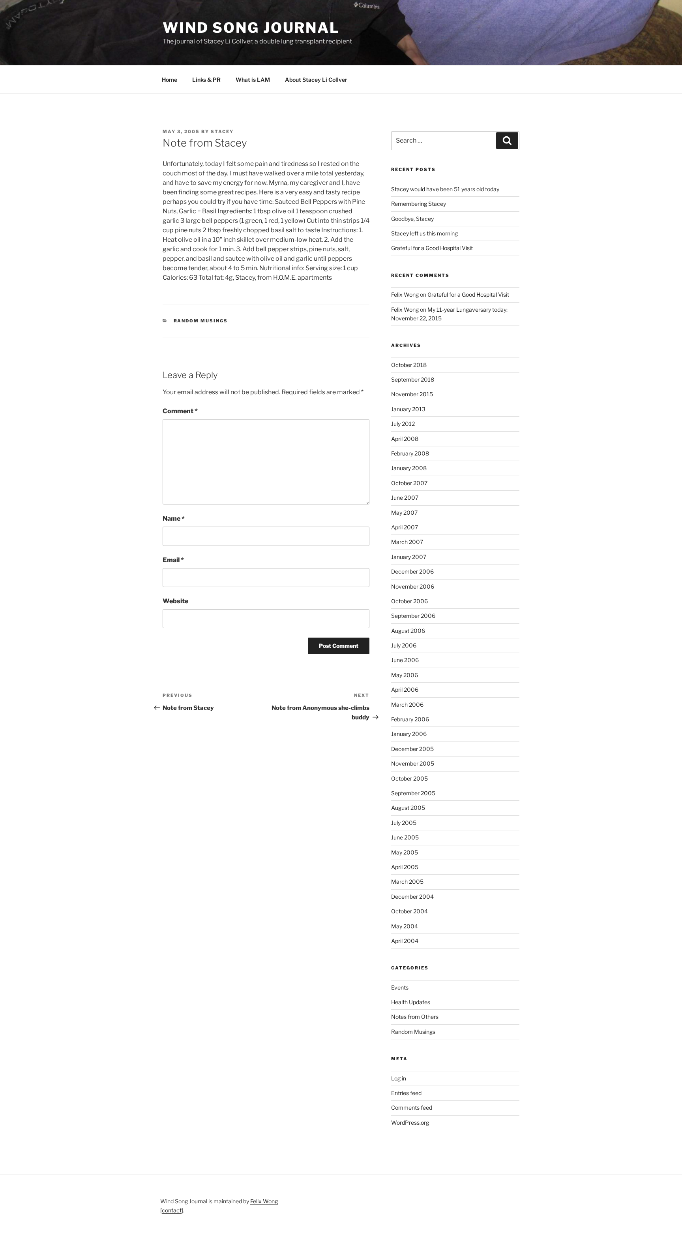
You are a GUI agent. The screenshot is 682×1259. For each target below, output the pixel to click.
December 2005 (412, 748)
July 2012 (403, 423)
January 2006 (409, 733)
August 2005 (408, 807)
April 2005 (404, 867)
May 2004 (404, 926)
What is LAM (253, 79)
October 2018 (409, 364)
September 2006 (413, 615)
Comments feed (411, 1107)
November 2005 (412, 763)
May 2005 (404, 852)
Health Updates (410, 1002)
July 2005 (403, 822)
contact (172, 1210)
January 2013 (408, 409)
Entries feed (406, 1093)
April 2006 (404, 689)
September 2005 (413, 793)
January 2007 (408, 556)
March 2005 (407, 881)
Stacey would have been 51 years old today (445, 189)
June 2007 (404, 497)
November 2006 (412, 586)
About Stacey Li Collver (316, 79)
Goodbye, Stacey (412, 218)
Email (173, 560)
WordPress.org (410, 1122)
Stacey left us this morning (424, 233)
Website (175, 601)
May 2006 (404, 675)
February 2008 (410, 453)
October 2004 (409, 911)
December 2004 (412, 896)
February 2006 (410, 719)
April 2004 (404, 940)
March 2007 (407, 541)
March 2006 (407, 704)
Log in (398, 1078)
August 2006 (408, 630)
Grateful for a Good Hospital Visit (432, 248)
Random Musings (201, 321)
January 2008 (409, 468)
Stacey (222, 131)
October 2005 (409, 778)
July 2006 (403, 645)
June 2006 (405, 660)
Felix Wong (405, 294)
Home (169, 79)
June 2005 (405, 837)
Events (399, 987)
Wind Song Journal (251, 27)
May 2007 (404, 512)
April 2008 (404, 438)
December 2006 (412, 571)
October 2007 (409, 483)
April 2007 (404, 527)
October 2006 (409, 601)
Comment (180, 411)
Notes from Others (414, 1016)
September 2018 (412, 379)
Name (174, 518)
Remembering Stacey (418, 203)
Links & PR (206, 79)
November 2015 (412, 394)
